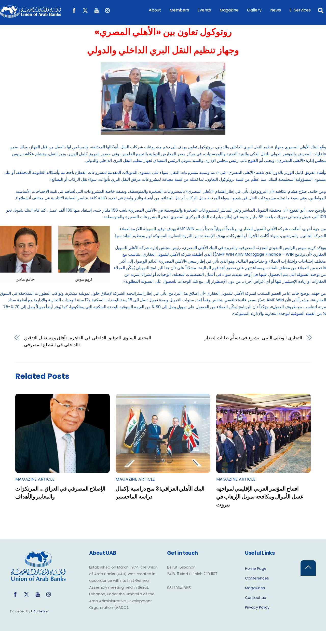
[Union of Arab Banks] (30, 15)
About (155, 10)
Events (204, 10)
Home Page (255, 568)
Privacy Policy (257, 607)
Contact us (255, 597)
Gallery (254, 10)
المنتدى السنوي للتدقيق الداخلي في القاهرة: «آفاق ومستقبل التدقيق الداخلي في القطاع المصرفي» (87, 340)
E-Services (300, 10)
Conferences (257, 578)
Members (179, 10)
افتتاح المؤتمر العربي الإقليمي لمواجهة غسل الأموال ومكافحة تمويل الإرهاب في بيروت (259, 496)
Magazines (255, 587)
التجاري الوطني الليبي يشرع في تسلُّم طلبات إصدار (253, 337)
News (275, 10)
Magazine (229, 10)
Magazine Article (35, 479)
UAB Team (39, 611)
